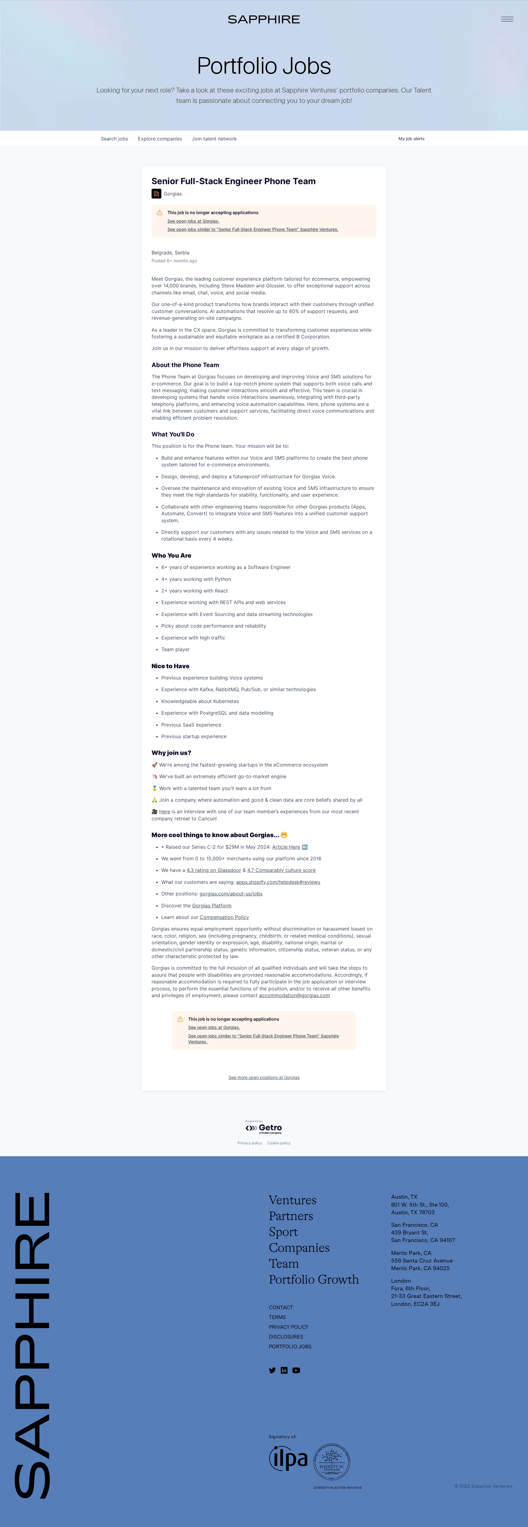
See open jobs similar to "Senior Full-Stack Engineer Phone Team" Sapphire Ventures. (253, 229)
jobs (114, 139)
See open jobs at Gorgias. (193, 221)
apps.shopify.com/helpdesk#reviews (278, 882)
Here (164, 811)
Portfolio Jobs (290, 1347)
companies (160, 139)
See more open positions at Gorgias (264, 1077)
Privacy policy (250, 1143)
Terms (277, 1317)
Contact (281, 1307)
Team (284, 1264)
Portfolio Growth (314, 1280)
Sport (283, 1232)
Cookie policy (279, 1143)
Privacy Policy (289, 1327)
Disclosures (286, 1337)
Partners (291, 1217)
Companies (299, 1248)
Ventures (293, 1201)
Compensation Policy (224, 917)
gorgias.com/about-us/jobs (231, 894)
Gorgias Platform (212, 905)
